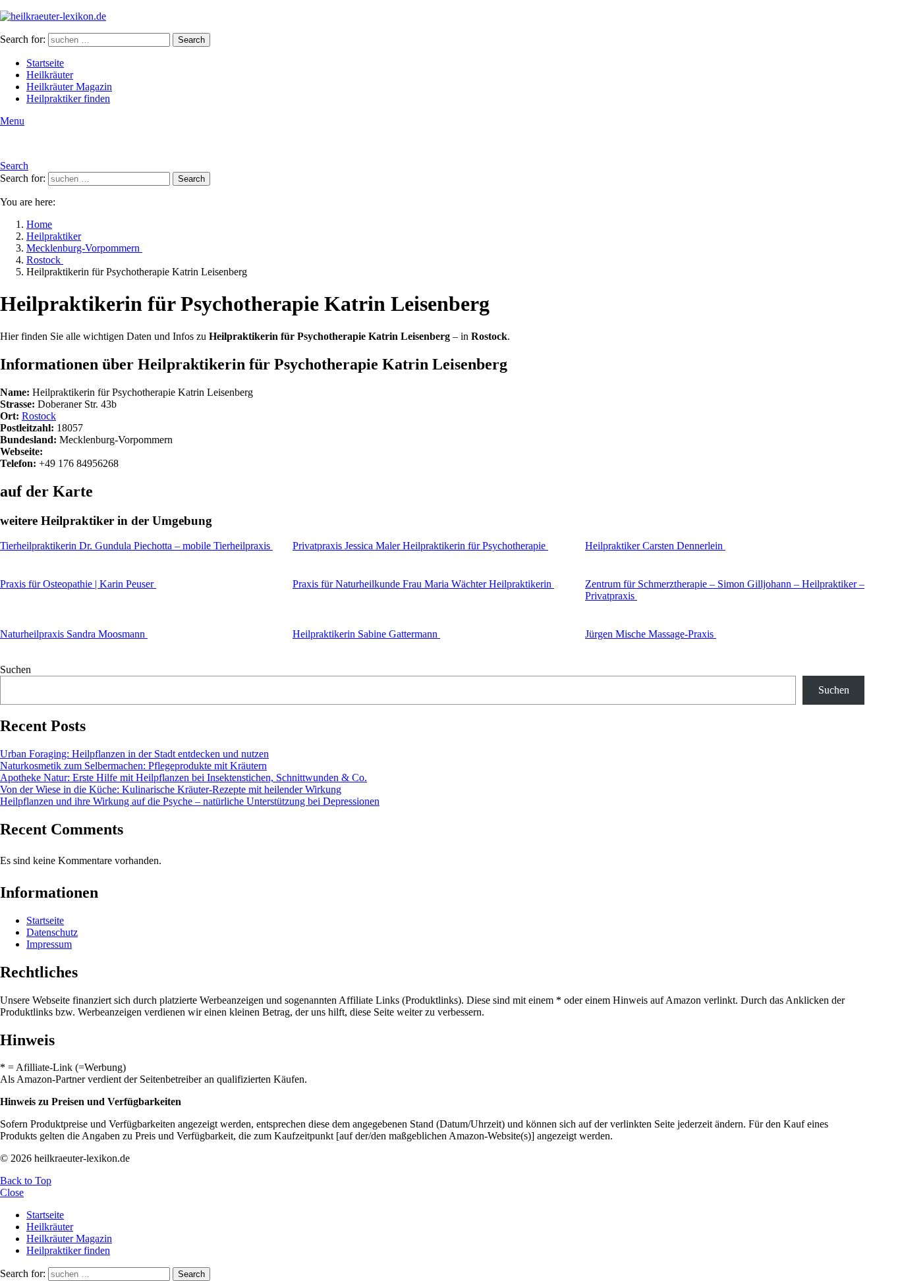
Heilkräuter (49, 74)
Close (12, 1192)
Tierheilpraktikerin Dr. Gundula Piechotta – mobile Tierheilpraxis (136, 545)
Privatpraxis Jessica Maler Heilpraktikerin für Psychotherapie (420, 545)
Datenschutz (52, 932)
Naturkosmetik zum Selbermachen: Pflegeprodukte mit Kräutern (133, 765)
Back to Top (25, 1180)
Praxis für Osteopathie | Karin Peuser (78, 583)
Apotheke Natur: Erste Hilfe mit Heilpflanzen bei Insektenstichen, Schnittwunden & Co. (183, 777)
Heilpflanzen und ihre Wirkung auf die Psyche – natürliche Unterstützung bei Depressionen (190, 801)
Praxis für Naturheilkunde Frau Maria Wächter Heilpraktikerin (423, 583)
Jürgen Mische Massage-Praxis (650, 634)
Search (191, 40)
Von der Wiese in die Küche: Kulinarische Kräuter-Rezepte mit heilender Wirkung (170, 789)
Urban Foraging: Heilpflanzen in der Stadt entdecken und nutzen (134, 753)
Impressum (49, 944)
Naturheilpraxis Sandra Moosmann (74, 634)
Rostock (39, 416)
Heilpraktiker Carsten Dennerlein (655, 545)
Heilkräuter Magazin (69, 86)
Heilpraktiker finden (68, 98)
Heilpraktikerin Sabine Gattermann (366, 634)
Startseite (45, 62)
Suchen (15, 669)
